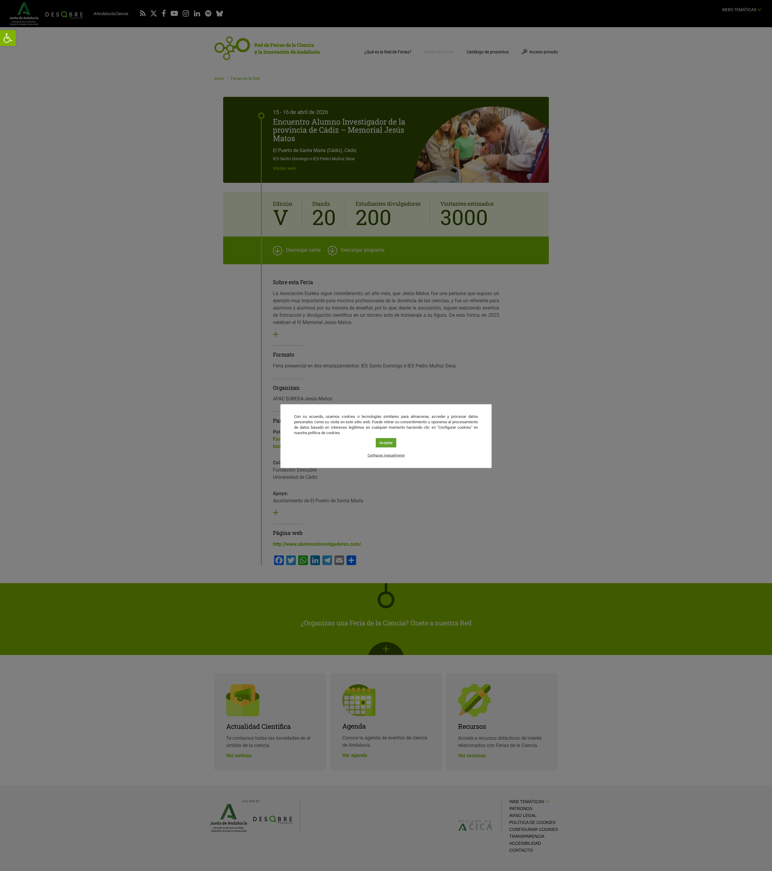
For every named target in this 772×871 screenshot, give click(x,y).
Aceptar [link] (386, 442)
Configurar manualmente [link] (386, 455)
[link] (8, 38)
